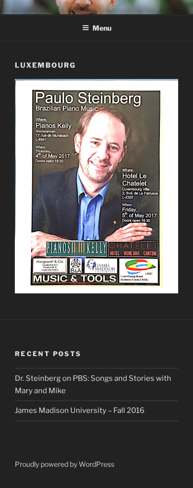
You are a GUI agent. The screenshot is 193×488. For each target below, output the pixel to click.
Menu (102, 28)
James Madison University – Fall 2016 (80, 410)
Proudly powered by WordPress (64, 464)
